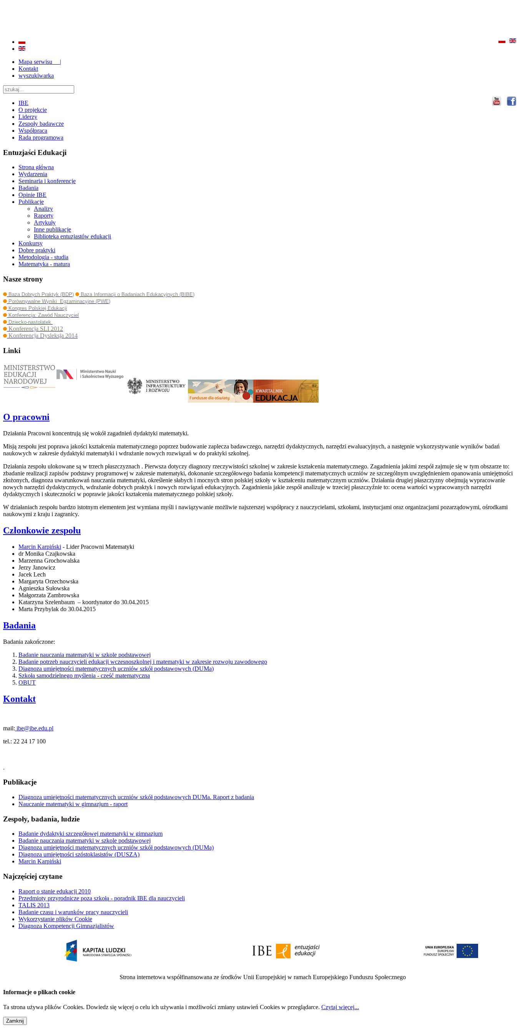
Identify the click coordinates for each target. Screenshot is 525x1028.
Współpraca (32, 130)
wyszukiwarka (36, 75)
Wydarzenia (32, 174)
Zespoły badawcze (41, 123)
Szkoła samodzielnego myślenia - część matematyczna (84, 675)
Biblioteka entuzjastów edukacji (72, 236)
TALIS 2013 (34, 905)
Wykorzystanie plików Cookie (55, 919)
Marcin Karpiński (39, 546)
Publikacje (31, 201)
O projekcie (32, 110)
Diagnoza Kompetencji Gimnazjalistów (66, 926)
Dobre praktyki (36, 250)
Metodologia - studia (43, 257)
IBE (23, 103)
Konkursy (30, 243)
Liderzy (27, 116)
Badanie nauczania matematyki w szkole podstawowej (84, 654)
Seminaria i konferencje (47, 181)
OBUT (27, 682)
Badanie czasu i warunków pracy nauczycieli (73, 912)
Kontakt (28, 68)
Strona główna (36, 167)
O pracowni (26, 417)
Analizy (43, 208)
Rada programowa (40, 137)
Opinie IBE (32, 195)
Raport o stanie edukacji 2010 (54, 891)
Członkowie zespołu (42, 530)
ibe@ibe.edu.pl (34, 728)
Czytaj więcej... (340, 1007)
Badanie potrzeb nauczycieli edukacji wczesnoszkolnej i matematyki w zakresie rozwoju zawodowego (142, 661)
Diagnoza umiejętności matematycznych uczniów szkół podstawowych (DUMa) (116, 668)
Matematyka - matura (44, 264)
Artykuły (45, 222)
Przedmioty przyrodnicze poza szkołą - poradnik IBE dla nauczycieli (101, 898)
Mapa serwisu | (39, 61)
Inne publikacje (52, 229)
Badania (28, 188)
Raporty (43, 215)
